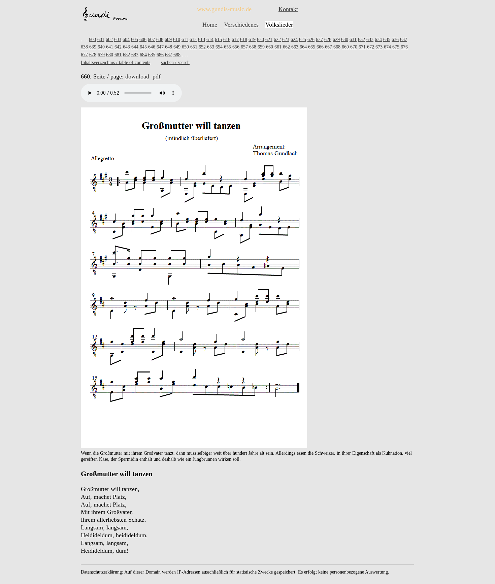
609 (168, 39)
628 (327, 39)
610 (176, 39)
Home (209, 24)
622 (277, 39)
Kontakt (288, 9)
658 (252, 47)
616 (226, 39)
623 (285, 39)
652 (202, 47)
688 (176, 54)
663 (294, 47)
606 (142, 39)
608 (159, 39)
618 (243, 39)
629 (336, 39)
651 (193, 47)
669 (345, 47)
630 (344, 39)
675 (395, 47)
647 (160, 47)
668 (336, 47)
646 (151, 47)
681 (118, 54)
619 (252, 39)
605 (134, 39)
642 (118, 47)
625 (302, 39)
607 (151, 39)
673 (379, 47)
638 (84, 47)
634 (378, 39)
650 (185, 47)
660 (269, 47)
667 (328, 47)
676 (404, 47)
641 (109, 47)
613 (201, 39)
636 (395, 39)
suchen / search (175, 62)
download (137, 76)
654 (219, 47)
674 (387, 47)
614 (209, 39)
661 (278, 47)
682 (126, 54)
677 (84, 54)
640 (101, 47)
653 (210, 47)
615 (218, 39)
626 (311, 39)
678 (92, 54)
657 (244, 47)
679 (101, 54)
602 (109, 39)
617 (235, 39)
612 (193, 39)
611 (185, 39)
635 (386, 39)
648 (168, 47)
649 (176, 47)
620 (260, 39)
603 (117, 39)
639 (92, 47)
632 (361, 39)
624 (294, 39)
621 (268, 39)
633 (369, 39)
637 (403, 39)
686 (160, 54)
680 (109, 54)
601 (100, 39)
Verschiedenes (241, 24)
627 (319, 39)
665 (311, 47)
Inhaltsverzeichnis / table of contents (115, 62)
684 (143, 54)
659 (261, 47)
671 (362, 47)
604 (126, 39)
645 (143, 47)
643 (126, 47)
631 (353, 39)
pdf (157, 76)
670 (353, 47)
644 (134, 47)
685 (151, 54)
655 (227, 47)
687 (168, 54)
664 (303, 47)
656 (235, 47)
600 (92, 39)
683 (134, 54)
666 (320, 47)
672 (370, 47)
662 (286, 47)
